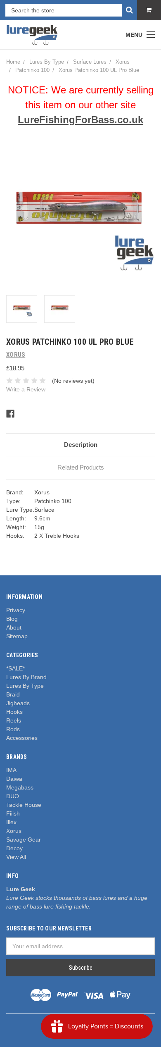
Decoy (14, 848)
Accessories (22, 738)
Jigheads (18, 703)
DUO (12, 796)
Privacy (15, 610)
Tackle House (23, 804)
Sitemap (17, 636)
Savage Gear (23, 839)
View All (16, 857)
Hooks (14, 711)
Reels (13, 720)
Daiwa (14, 778)
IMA (11, 770)
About (13, 627)
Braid (13, 694)
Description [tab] (80, 444)
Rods (13, 729)
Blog (12, 618)
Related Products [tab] (80, 467)
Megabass (19, 787)
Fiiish (13, 813)
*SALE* (15, 668)
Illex (11, 822)
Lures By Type (25, 685)
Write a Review (25, 389)
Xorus (13, 831)
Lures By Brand (26, 677)
